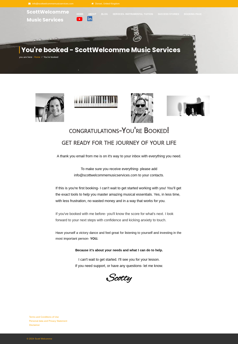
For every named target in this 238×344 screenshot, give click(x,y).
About (92, 14)
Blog (104, 14)
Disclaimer (34, 325)
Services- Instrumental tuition (133, 14)
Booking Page (193, 14)
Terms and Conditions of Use (44, 317)
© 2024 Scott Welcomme (39, 338)
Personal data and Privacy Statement (48, 321)
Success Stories (168, 14)
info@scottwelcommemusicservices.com (53, 3)
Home (80, 14)
